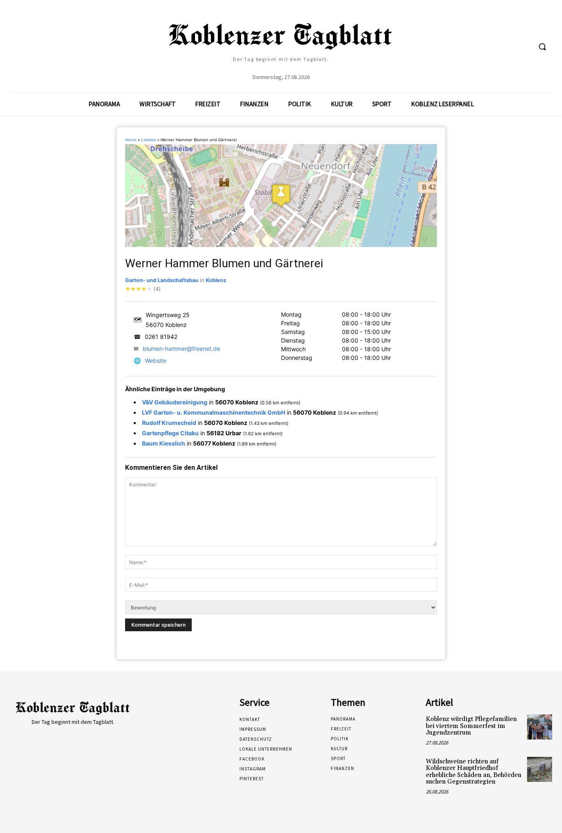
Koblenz (216, 280)
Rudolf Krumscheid (169, 422)
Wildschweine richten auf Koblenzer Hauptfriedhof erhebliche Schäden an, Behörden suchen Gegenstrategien (473, 772)
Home (131, 140)
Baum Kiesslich (163, 443)
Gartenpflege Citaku (170, 432)
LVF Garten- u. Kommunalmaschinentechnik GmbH (213, 412)
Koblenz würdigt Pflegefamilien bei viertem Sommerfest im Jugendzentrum (471, 726)
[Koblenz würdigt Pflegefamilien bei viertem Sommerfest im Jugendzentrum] (539, 727)
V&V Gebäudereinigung (174, 402)
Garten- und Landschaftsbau (161, 280)
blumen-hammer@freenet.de (181, 348)
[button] (542, 46)
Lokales (148, 140)
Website (155, 360)
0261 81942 (161, 336)
